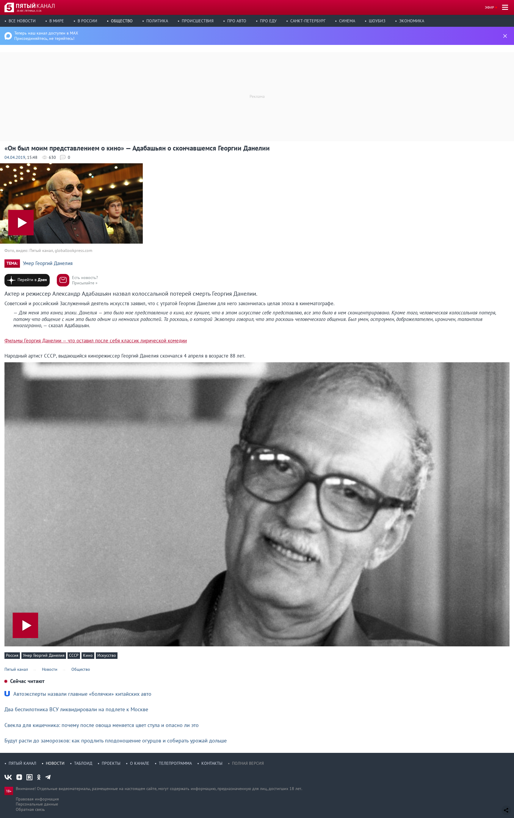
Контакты (211, 763)
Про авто (236, 20)
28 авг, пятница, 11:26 (29, 10)
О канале (139, 763)
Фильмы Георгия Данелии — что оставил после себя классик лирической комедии (95, 340)
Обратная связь (30, 809)
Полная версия (248, 763)
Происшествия (198, 20)
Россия (12, 655)
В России (87, 20)
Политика (157, 20)
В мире (56, 20)
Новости (55, 763)
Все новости (22, 20)
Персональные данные (37, 804)
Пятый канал (22, 763)
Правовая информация (37, 799)
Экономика (411, 20)
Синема (347, 20)
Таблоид (83, 763)
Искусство (106, 655)
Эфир (489, 7)
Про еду (268, 20)
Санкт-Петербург (307, 20)
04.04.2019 (14, 157)
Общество (122, 20)
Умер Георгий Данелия (48, 263)
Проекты (111, 763)
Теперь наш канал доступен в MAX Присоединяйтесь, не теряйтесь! (46, 35)
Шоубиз (377, 20)
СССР (74, 655)
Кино (88, 655)
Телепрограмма (175, 763)
